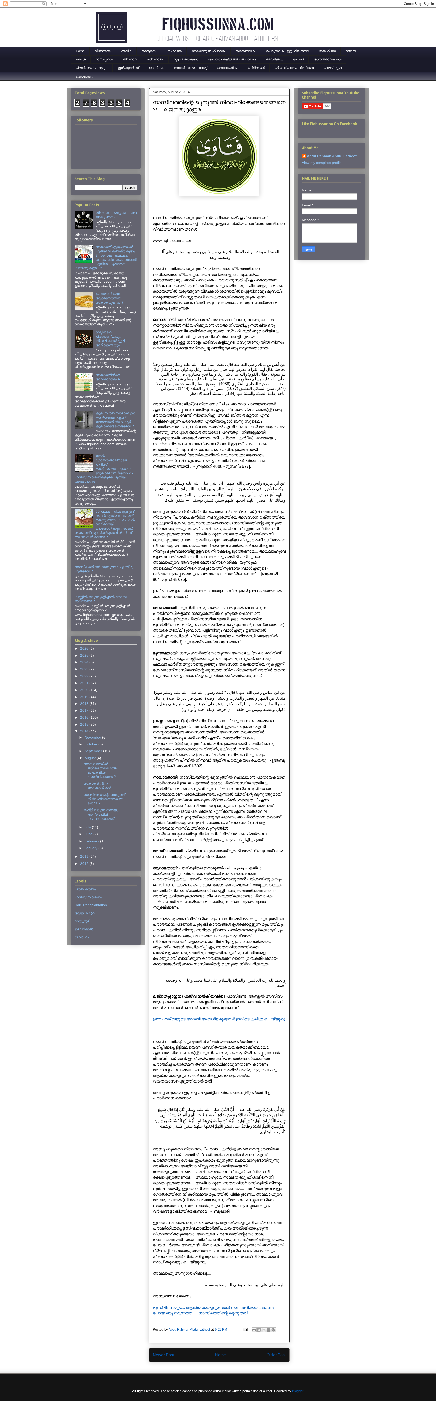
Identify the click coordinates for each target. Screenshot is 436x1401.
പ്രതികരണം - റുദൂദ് (91, 68)
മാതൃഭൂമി (82, 921)
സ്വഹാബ (155, 59)
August (91, 758)
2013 (84, 856)
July (88, 827)
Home (80, 51)
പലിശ (81, 59)
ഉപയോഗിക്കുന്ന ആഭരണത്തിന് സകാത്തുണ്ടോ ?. (110, 298)
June (89, 834)
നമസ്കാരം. (149, 51)
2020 (84, 690)
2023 (84, 669)
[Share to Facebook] (268, 1329)
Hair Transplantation (91, 905)
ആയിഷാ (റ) (85, 913)
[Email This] (254, 1329)
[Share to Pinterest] (273, 1329)
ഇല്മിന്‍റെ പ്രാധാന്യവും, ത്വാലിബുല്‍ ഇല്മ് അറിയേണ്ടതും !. (110, 338)
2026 (84, 648)
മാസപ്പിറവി (104, 59)
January (91, 848)
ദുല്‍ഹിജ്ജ (327, 51)
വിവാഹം (82, 937)
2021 (84, 683)
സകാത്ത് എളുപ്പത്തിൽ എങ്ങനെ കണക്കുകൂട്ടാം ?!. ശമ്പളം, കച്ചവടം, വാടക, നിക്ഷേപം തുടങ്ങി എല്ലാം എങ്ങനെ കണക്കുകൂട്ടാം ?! (106, 257)
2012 (84, 864)
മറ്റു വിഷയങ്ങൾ (186, 59)
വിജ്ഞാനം (103, 51)
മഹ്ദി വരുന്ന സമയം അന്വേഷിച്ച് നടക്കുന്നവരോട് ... (101, 814)
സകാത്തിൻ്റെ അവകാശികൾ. (108, 377)
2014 (84, 731)
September (94, 751)
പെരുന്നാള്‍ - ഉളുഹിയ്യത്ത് (287, 51)
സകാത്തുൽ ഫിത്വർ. (209, 51)
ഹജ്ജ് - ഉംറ (333, 68)
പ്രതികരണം (85, 889)
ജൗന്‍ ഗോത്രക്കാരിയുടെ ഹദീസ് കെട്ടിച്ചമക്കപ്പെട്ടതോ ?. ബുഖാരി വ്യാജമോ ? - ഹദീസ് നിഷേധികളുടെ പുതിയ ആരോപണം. (104, 468)
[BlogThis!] (258, 1329)
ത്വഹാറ (130, 59)
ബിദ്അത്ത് (256, 68)
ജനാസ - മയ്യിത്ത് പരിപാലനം (232, 59)
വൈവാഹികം (227, 68)
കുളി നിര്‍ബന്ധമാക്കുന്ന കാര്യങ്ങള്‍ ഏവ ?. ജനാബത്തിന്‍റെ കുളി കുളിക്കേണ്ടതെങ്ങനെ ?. (115, 419)
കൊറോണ (84, 76)
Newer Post (163, 1355)
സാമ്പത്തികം (246, 51)
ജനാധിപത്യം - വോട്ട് (190, 68)
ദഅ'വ (351, 51)
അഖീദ (126, 51)
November (93, 737)
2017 (84, 710)
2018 (84, 704)
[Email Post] (245, 1329)
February (92, 841)
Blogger (297, 1391)
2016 (84, 717)
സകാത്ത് (174, 51)
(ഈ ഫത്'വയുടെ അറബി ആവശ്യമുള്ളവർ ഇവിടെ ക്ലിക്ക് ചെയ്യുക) (219, 1019)
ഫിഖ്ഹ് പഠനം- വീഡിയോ (294, 68)
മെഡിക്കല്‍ (274, 59)
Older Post (276, 1355)
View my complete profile (322, 163)
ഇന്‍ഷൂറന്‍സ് (128, 68)
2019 (84, 697)
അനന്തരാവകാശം (327, 59)
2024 (84, 662)
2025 (84, 655)
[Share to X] (263, 1329)
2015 (84, 724)
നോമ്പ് (298, 59)
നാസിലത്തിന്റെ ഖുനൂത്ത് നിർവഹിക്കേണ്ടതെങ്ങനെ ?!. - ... (104, 799)
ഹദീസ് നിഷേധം (88, 897)
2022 (84, 676)
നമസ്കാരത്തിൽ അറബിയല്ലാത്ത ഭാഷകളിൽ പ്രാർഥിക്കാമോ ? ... (102, 770)
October (91, 744)
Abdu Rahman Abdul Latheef (332, 156)
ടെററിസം (156, 68)
